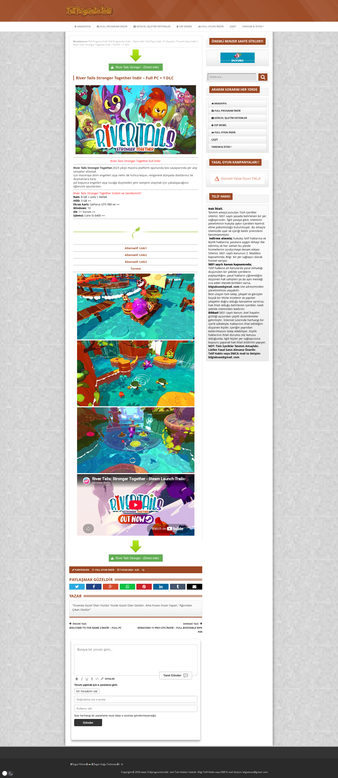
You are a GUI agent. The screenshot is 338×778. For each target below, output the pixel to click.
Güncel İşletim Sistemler (153, 26)
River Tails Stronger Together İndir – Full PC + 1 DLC (101, 44)
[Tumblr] (177, 587)
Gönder (88, 722)
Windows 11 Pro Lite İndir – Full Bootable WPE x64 (170, 627)
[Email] (194, 587)
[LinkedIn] (161, 587)
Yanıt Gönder (172, 675)
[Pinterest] (144, 587)
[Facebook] (94, 587)
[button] (8, 773)
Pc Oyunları (169, 41)
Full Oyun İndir (212, 26)
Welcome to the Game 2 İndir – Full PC (95, 625)
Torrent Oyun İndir (186, 41)
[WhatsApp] (127, 587)
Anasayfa (84, 26)
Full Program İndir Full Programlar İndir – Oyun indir (116, 41)
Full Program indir (113, 26)
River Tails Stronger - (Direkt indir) (137, 67)
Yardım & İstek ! (253, 26)
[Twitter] (77, 587)
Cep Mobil (185, 26)
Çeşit (233, 26)
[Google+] (110, 587)
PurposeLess (82, 569)
